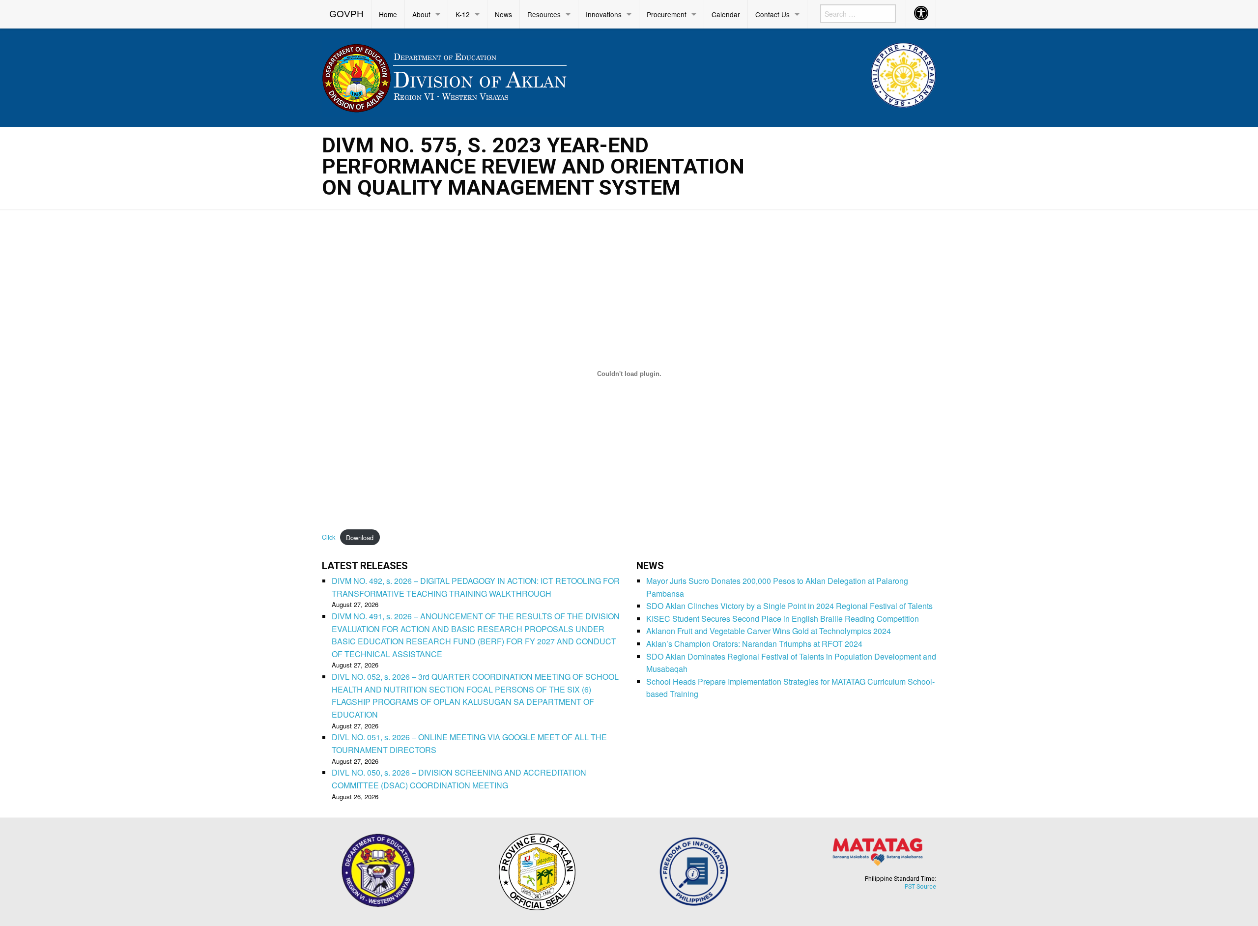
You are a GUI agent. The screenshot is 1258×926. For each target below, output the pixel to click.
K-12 (463, 14)
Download (359, 537)
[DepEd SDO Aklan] (446, 75)
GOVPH (346, 14)
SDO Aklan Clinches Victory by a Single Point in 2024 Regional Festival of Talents (789, 605)
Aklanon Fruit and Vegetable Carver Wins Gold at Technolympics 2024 (768, 631)
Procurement (666, 14)
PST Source (920, 886)
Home (388, 14)
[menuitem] (347, 14)
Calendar (726, 14)
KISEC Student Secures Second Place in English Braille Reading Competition (782, 618)
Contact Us (772, 14)
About (421, 14)
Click (328, 537)
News (503, 14)
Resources (544, 14)
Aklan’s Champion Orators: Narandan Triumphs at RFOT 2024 (754, 643)
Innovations (604, 14)
